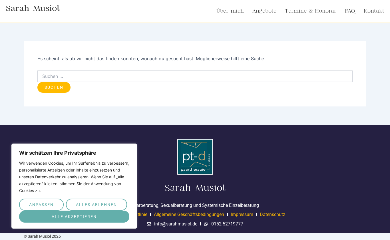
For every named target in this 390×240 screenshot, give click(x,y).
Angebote (264, 11)
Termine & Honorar (310, 11)
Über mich (230, 11)
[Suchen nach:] (195, 76)
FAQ (350, 11)
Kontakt (374, 11)
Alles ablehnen (96, 204)
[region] (74, 186)
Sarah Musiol (33, 8)
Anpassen (41, 204)
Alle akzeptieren (74, 216)
